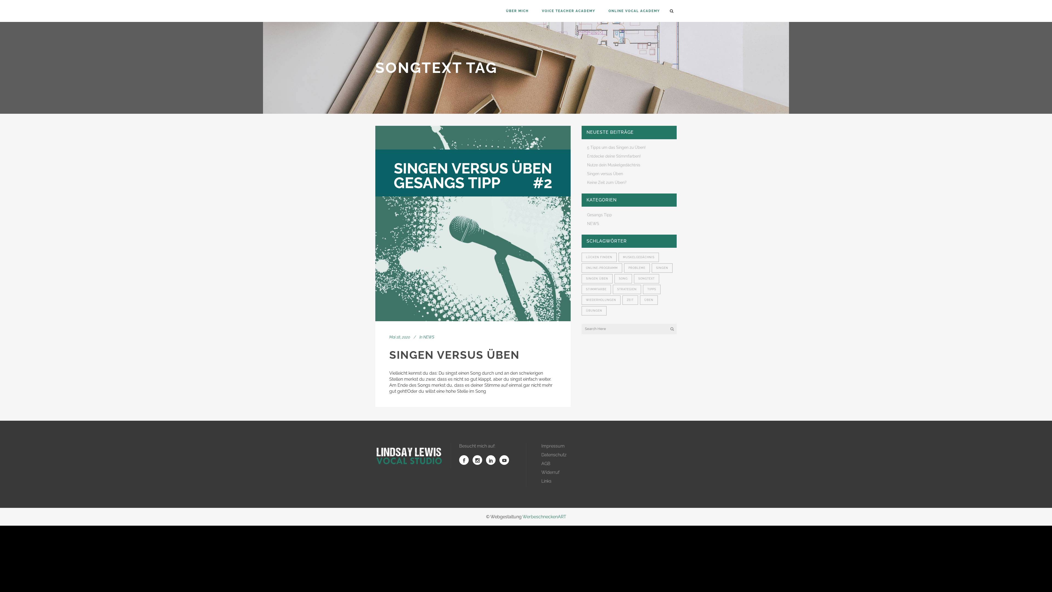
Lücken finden (599, 257)
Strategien (627, 289)
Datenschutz (554, 454)
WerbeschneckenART (544, 516)
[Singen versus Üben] (473, 223)
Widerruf (550, 472)
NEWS (428, 337)
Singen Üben (597, 278)
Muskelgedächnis (638, 257)
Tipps (651, 289)
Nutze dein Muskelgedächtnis (613, 165)
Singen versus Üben (454, 354)
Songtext (646, 278)
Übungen (594, 310)
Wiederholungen (601, 299)
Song (623, 278)
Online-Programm (602, 267)
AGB (545, 463)
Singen (662, 267)
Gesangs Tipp (599, 215)
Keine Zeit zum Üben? (607, 182)
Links (546, 481)
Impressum (553, 446)
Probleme (636, 267)
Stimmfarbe (596, 289)
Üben (648, 299)
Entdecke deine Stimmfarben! (614, 156)
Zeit (630, 299)
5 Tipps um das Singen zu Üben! (616, 147)
